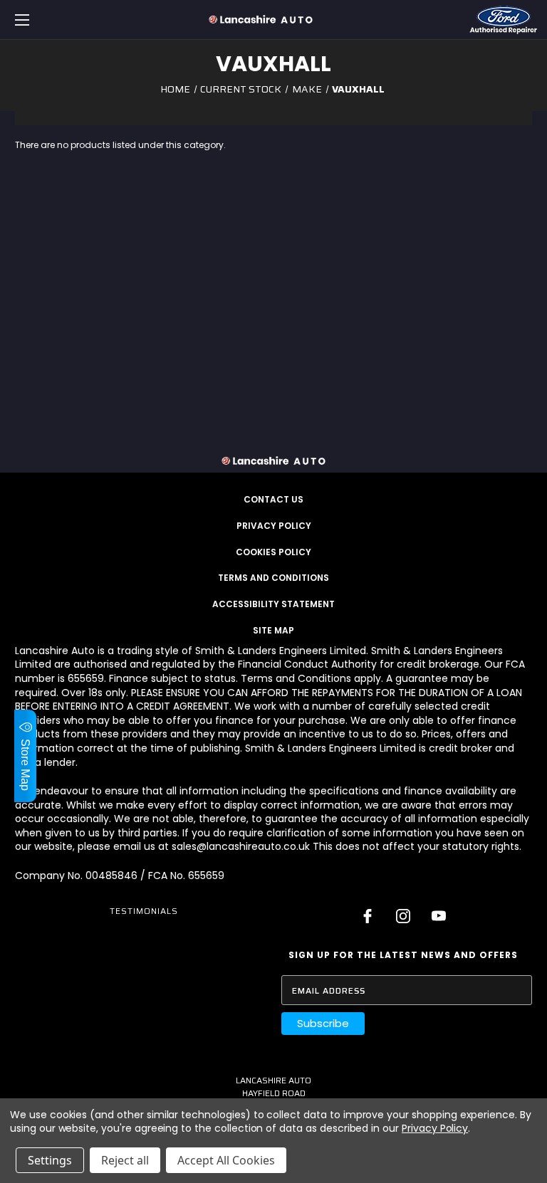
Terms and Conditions (273, 578)
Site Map (273, 630)
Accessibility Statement (273, 604)
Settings (50, 1160)
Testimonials (144, 911)
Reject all (125, 1160)
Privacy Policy (273, 526)
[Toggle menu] (66, 19)
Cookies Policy (273, 552)
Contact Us (273, 499)
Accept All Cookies (226, 1160)
